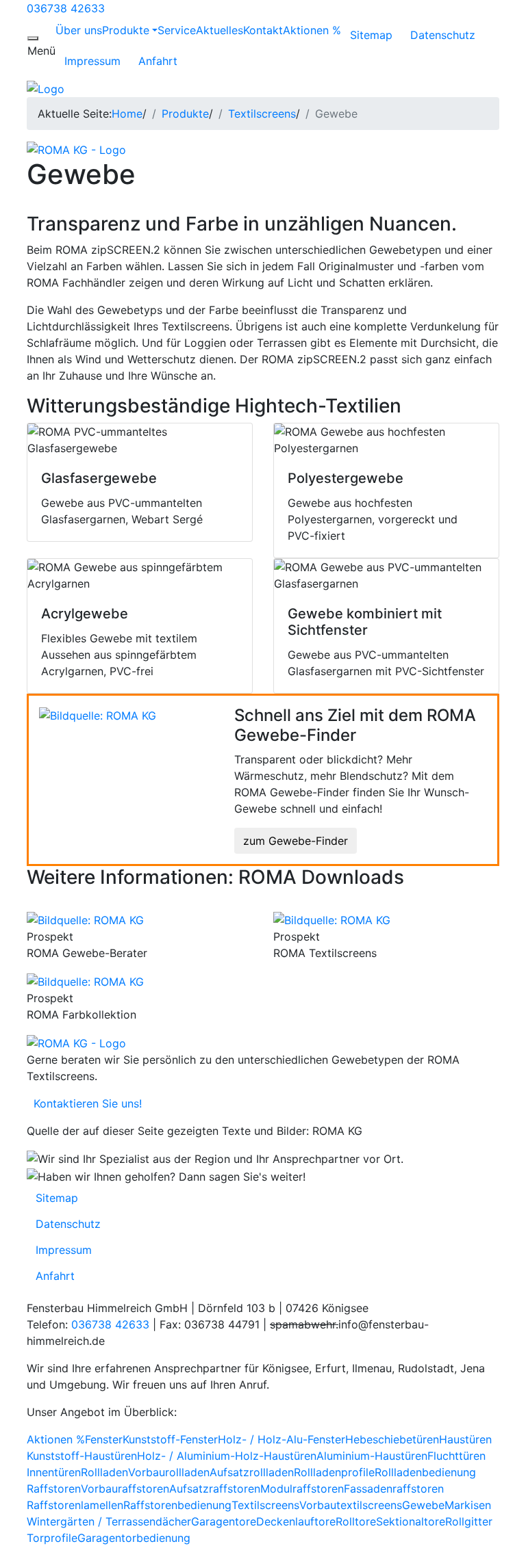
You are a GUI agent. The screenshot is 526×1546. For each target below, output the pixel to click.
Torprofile (52, 1538)
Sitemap (371, 35)
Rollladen (104, 1472)
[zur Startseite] (45, 87)
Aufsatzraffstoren (214, 1488)
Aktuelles (219, 30)
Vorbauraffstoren (125, 1488)
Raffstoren (54, 1488)
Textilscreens (262, 113)
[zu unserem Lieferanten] (76, 149)
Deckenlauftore (296, 1521)
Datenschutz (442, 35)
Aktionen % (312, 30)
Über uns (78, 30)
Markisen (467, 1505)
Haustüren (465, 1439)
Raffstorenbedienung (177, 1505)
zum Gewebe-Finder (295, 841)
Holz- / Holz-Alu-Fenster (281, 1439)
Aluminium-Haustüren (371, 1456)
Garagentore (223, 1521)
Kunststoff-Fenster (170, 1439)
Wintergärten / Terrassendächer (109, 1521)
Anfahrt (157, 61)
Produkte (125, 30)
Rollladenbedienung (425, 1472)
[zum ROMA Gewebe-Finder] (97, 714)
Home (127, 113)
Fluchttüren (456, 1456)
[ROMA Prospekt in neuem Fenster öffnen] (85, 919)
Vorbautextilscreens (350, 1505)
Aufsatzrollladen (252, 1472)
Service (177, 30)
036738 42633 (66, 8)
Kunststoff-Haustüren (82, 1456)
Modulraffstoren (302, 1488)
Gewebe (423, 1505)
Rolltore (356, 1521)
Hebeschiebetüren (392, 1439)
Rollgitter (468, 1521)
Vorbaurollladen (169, 1472)
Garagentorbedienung (133, 1538)
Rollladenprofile (334, 1472)
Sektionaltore (410, 1521)
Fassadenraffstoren (394, 1488)
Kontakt (263, 30)
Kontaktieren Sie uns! (84, 1103)
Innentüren (54, 1472)
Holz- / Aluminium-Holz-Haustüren (226, 1456)
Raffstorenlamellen (75, 1505)
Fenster (104, 1439)
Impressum (92, 61)
